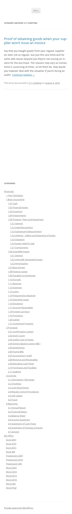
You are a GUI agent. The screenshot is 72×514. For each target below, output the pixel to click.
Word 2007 (11, 467)
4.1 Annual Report (17, 407)
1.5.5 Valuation (17, 239)
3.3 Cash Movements (18, 387)
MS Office (9, 435)
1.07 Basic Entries (16, 267)
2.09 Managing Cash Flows (21, 363)
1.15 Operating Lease (18, 299)
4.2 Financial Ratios (17, 411)
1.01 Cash (12, 203)
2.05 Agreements (16, 347)
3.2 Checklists (14, 383)
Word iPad (11, 487)
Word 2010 (11, 471)
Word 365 (11, 483)
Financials (9, 191)
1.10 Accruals (14, 279)
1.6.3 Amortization (19, 263)
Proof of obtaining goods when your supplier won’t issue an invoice (35, 41)
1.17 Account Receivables (20, 307)
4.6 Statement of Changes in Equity (25, 427)
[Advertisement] (36, 137)
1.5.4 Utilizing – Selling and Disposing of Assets (32, 235)
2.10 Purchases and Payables (22, 367)
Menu (36, 10)
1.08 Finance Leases (17, 271)
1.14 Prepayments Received (21, 295)
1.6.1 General (16, 255)
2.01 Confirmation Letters (20, 331)
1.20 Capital (13, 319)
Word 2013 (11, 475)
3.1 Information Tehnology (21, 379)
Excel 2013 (11, 447)
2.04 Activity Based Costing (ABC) (24, 343)
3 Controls (11, 375)
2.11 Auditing (35, 82)
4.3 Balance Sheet (16, 415)
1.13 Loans (13, 291)
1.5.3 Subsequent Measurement (26, 231)
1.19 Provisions (15, 315)
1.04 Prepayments (17, 215)
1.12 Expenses (15, 287)
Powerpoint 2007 (14, 455)
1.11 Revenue (14, 283)
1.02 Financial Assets (18, 207)
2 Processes (12, 327)
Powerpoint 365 (14, 463)
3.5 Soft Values (15, 395)
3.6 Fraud (12, 399)
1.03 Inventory (15, 211)
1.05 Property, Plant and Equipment (26, 219)
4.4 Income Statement (19, 419)
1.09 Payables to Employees (21, 275)
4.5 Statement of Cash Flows (22, 423)
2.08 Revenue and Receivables (23, 359)
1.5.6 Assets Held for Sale (22, 243)
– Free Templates (14, 195)
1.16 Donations (15, 303)
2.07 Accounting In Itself (20, 355)
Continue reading (23, 74)
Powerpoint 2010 (14, 459)
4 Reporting (12, 403)
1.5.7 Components (19, 247)
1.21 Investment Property (20, 323)
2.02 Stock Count (16, 335)
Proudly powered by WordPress (18, 507)
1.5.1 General (16, 223)
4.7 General (13, 431)
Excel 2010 (11, 443)
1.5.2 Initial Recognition (21, 227)
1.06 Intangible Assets (18, 251)
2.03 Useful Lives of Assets (21, 339)
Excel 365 (10, 451)
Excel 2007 (11, 439)
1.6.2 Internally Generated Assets (26, 259)
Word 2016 (11, 479)
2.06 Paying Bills (16, 351)
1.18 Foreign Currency (19, 311)
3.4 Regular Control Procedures (23, 391)
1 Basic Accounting (15, 199)
